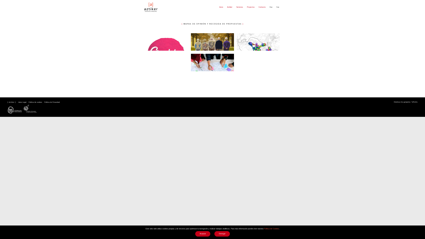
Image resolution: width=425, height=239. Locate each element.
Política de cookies (35, 102)
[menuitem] (271, 7)
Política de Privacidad (52, 102)
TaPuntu (414, 102)
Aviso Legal (22, 102)
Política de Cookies (271, 228)
